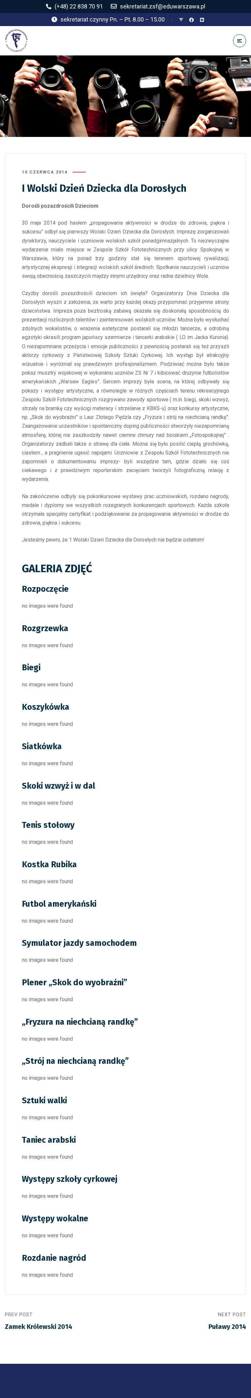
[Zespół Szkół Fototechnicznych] (16, 40)
